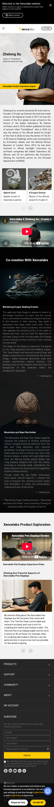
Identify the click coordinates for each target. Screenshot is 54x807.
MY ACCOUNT (11, 705)
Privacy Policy (29, 766)
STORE (47, 28)
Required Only (18, 802)
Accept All (38, 802)
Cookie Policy (15, 796)
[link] (3, 28)
